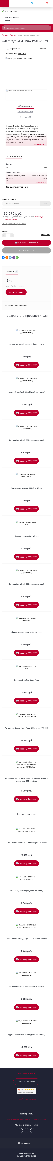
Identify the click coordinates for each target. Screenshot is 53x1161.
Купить (45, 203)
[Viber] (13, 257)
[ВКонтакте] (3, 257)
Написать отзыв (16, 292)
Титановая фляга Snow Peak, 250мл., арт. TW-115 (26, 728)
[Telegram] (10, 257)
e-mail (7, 20)
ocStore (31, 1153)
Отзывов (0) (25, 117)
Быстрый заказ (26, 250)
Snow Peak (22, 54)
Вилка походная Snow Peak (26, 536)
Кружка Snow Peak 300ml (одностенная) (26, 584)
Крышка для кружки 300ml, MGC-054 (26, 488)
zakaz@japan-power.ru (26, 1099)
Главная (5, 35)
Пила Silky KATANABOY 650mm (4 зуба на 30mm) (26, 842)
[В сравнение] (48, 326)
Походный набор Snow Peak (26, 680)
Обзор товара (25, 106)
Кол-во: (5, 231)
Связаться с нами (26, 1081)
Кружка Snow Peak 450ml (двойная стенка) (26, 392)
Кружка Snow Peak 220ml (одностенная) (26, 440)
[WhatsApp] (17, 257)
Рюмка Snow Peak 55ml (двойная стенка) (26, 344)
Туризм (13, 35)
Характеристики (25, 111)
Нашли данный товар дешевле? (14, 224)
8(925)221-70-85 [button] (26, 1073)
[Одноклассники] (6, 257)
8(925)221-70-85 (11, 17)
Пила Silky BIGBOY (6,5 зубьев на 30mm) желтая (26, 938)
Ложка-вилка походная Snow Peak (26, 632)
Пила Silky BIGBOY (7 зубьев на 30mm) (26, 890)
